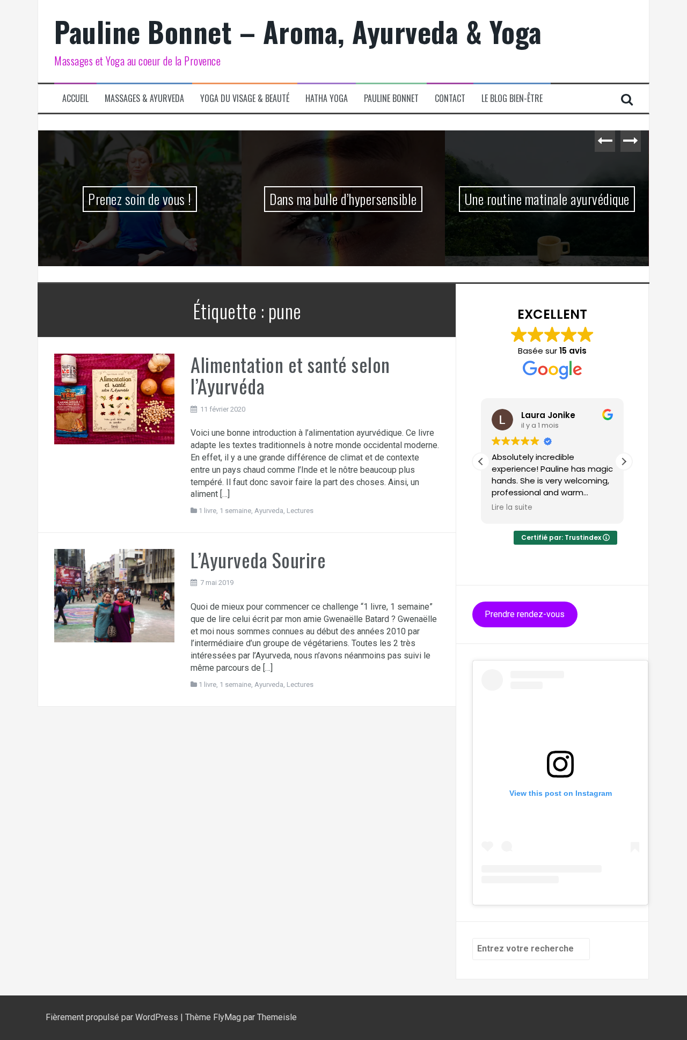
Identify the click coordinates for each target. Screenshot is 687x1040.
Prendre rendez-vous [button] (525, 614)
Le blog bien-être (512, 98)
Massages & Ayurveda (144, 98)
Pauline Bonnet (391, 98)
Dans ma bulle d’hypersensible (343, 198)
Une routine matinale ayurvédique (547, 198)
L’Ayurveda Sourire (258, 559)
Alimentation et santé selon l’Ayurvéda (290, 375)
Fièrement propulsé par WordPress (113, 1017)
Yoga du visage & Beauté (244, 98)
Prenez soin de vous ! (140, 198)
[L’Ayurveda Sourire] (114, 595)
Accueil (75, 98)
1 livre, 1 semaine (225, 511)
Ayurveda (268, 511)
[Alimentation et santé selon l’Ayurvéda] (114, 398)
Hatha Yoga (326, 98)
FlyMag (227, 1017)
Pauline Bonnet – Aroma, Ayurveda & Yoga (298, 31)
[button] (624, 461)
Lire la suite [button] (512, 507)
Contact (450, 98)
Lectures (300, 511)
